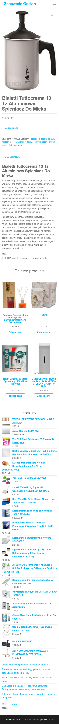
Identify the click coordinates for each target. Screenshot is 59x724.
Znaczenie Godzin (20, 3)
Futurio (52, 719)
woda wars (17, 145)
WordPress (34, 719)
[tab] (14, 157)
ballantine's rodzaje (23, 141)
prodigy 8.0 (7, 145)
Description (12, 156)
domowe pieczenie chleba (43, 141)
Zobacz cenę (11, 127)
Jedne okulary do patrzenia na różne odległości (25, 664)
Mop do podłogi (9, 704)
